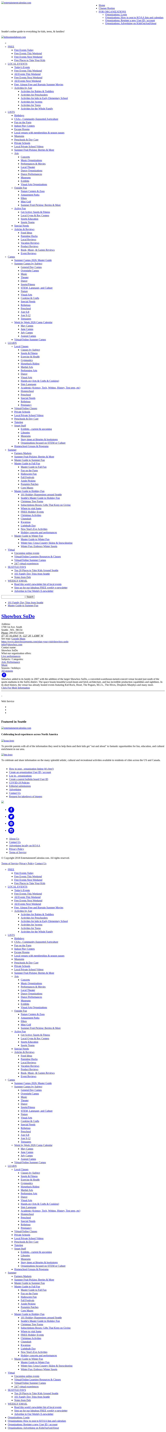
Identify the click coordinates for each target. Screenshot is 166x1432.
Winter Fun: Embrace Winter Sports (39, 546)
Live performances (10, 656)
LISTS (11, 112)
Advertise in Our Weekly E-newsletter (33, 591)
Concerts (25, 156)
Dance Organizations (31, 170)
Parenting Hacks (29, 236)
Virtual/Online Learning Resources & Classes (37, 556)
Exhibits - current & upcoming (36, 429)
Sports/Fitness (28, 284)
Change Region (107, 8)
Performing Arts (29, 370)
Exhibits (25, 181)
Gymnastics (27, 360)
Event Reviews (28, 253)
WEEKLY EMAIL (17, 580)
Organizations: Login (116, 14)
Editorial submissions (20, 786)
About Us (14, 838)
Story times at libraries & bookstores (39, 439)
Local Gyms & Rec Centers (35, 215)
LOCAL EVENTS (17, 63)
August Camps (28, 336)
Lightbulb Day (28, 525)
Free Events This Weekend (28, 53)
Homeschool (27, 391)
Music (24, 274)
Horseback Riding (30, 363)
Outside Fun (20, 187)
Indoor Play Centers (24, 125)
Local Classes (21, 346)
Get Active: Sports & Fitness (35, 212)
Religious (25, 305)
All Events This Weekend (27, 74)
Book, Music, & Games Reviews (38, 250)
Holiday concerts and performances (39, 532)
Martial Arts (27, 367)
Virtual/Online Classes (25, 408)
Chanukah (26, 518)
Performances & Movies (33, 163)
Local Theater (28, 167)
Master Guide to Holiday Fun (29, 491)
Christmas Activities (31, 515)
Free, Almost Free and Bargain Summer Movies (38, 84)
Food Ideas (26, 232)
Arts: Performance (10, 662)
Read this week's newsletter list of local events (37, 584)
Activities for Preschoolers (34, 94)
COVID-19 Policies (19, 782)
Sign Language (28, 384)
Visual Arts (26, 294)
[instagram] (11, 830)
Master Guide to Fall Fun (27, 463)
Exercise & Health (30, 356)
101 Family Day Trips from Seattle (32, 573)
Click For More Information (15, 687)
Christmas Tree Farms (32, 501)
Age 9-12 (25, 315)
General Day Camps (31, 267)
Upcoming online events (26, 553)
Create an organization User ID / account (30, 772)
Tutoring (18, 422)
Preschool (26, 308)
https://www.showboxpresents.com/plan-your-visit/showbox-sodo (34, 641)
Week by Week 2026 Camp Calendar (33, 322)
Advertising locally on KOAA (24, 845)
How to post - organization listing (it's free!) (31, 768)
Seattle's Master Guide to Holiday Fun (40, 498)
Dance (24, 280)
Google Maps (18, 638)
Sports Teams (28, 222)
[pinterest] (11, 823)
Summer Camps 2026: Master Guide (33, 260)
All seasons (7, 670)
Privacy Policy (16, 849)
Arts (16, 153)
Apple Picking (28, 480)
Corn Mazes (27, 487)
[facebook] (11, 809)
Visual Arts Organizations (34, 184)
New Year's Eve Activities (34, 529)
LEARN (12, 343)
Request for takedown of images (25, 796)
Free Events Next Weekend (28, 56)
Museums (19, 136)
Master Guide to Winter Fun (28, 535)
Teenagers (26, 318)
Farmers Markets (22, 453)
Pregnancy (26, 405)
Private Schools (22, 143)
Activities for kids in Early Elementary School (44, 98)
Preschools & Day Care (26, 139)
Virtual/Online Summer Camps (30, 339)
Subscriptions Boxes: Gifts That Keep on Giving (46, 505)
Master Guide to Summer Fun (29, 460)
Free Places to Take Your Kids (29, 60)
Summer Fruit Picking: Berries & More (34, 150)
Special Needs (21, 225)
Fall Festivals (27, 477)
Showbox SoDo (18, 616)
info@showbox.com (11, 644)
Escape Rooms (22, 129)
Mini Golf (26, 201)
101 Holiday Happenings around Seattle (41, 494)
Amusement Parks (30, 194)
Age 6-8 (25, 312)
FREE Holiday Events (32, 511)
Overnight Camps (30, 270)
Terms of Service (17, 852)
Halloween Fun (29, 474)
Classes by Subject (30, 349)
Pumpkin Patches (29, 484)
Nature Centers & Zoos (33, 191)
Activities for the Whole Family (37, 108)
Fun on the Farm (22, 122)
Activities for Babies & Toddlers (37, 91)
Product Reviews (29, 246)
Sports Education (29, 218)
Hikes (24, 198)
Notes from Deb (22, 577)
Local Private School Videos (28, 146)
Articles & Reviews (24, 229)
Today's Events (22, 67)
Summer (12, 449)
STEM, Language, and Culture (37, 287)
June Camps (27, 329)
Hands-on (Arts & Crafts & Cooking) (40, 380)
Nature (24, 291)
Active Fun (20, 208)
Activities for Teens (31, 105)
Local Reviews (28, 239)
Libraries (25, 432)
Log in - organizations (20, 775)
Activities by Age (23, 88)
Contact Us (15, 793)
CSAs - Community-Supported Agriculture (36, 119)
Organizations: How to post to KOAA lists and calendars (134, 17)
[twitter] (11, 816)
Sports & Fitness (29, 353)
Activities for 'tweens (31, 101)
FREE (11, 46)
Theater (25, 277)
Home (102, 5)
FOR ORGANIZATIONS (112, 11)
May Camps (27, 325)
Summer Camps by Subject (28, 263)
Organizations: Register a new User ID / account (130, 20)
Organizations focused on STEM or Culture (43, 442)
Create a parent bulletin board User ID (28, 779)
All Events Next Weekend (27, 81)
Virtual (11, 549)
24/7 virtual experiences (26, 563)
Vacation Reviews (30, 243)
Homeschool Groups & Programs (31, 446)
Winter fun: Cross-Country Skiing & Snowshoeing (46, 542)
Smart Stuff (20, 425)
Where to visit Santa (31, 508)
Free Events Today (24, 50)
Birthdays (19, 115)
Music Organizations (31, 160)
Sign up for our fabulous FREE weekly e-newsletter (40, 587)
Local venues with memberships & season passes (39, 132)
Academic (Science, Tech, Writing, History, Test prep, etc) (50, 387)
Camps (11, 256)
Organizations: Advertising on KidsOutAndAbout (130, 23)
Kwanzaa (25, 522)
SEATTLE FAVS (17, 567)
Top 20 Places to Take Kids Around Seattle (36, 570)
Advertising (15, 789)
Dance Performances (31, 174)
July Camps (27, 332)
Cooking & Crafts (30, 298)
